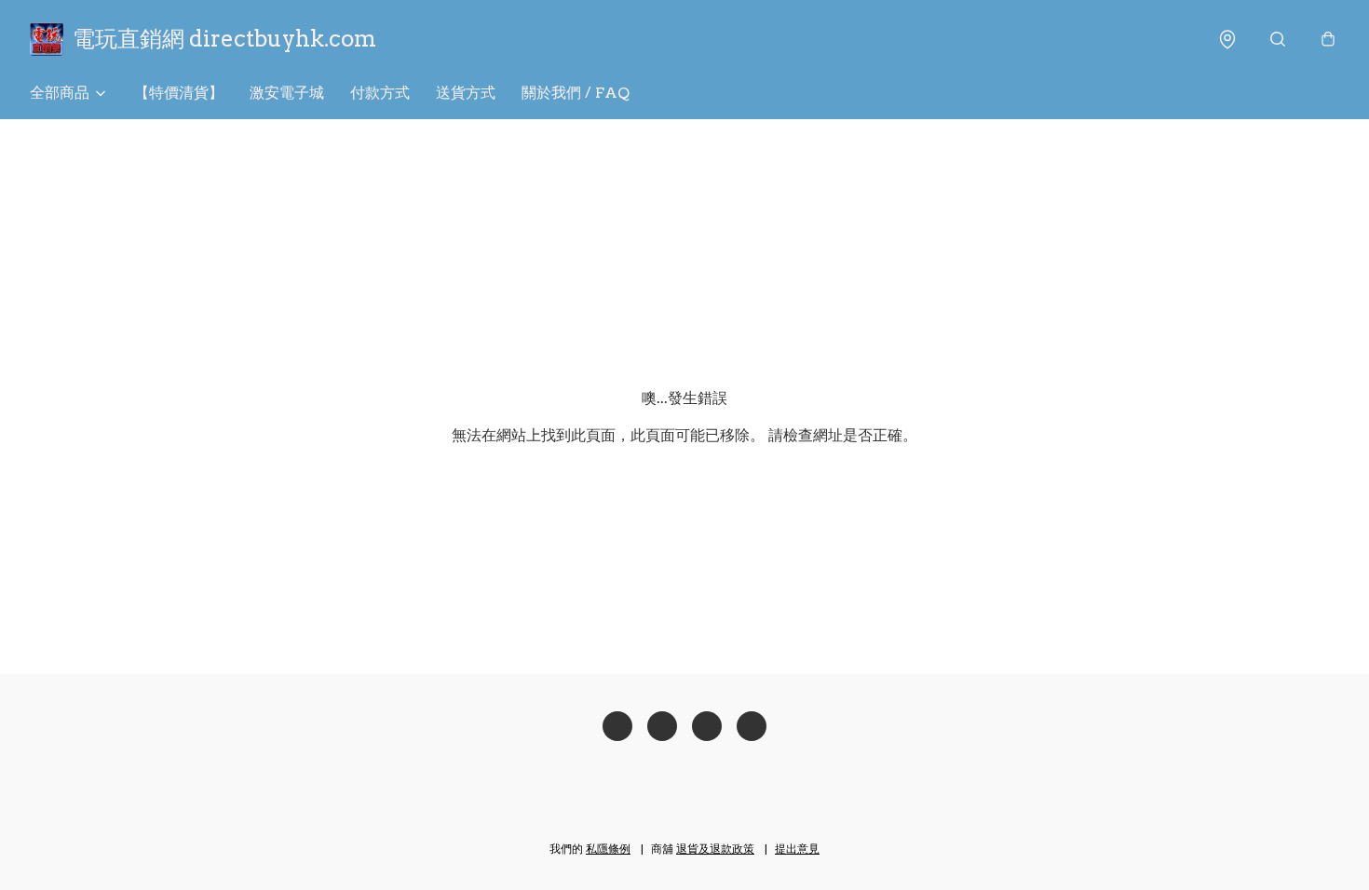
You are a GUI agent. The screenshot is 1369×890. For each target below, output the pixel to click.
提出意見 (797, 849)
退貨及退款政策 (715, 849)
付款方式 (380, 92)
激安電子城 (287, 92)
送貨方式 (465, 92)
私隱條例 (608, 849)
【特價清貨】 (179, 92)
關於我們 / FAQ (576, 92)
